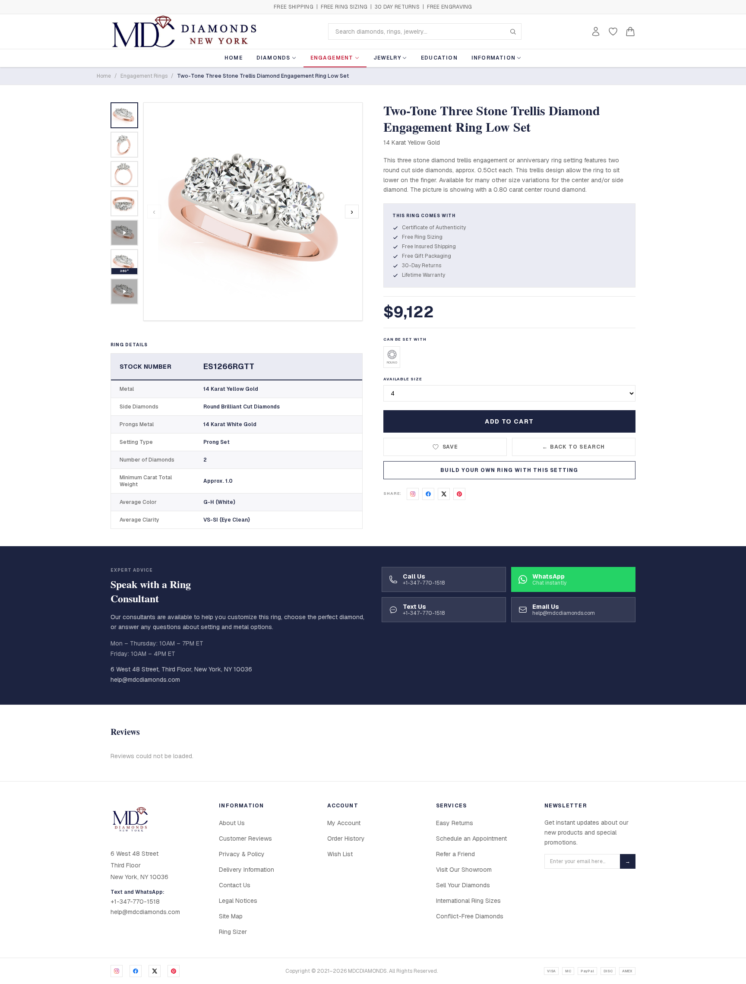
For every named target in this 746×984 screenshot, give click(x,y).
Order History (346, 838)
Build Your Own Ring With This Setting (509, 470)
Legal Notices (238, 901)
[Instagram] (117, 971)
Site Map (231, 916)
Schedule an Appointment (471, 838)
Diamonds (273, 57)
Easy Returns (454, 823)
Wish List (340, 854)
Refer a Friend (455, 854)
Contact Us (234, 885)
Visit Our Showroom (464, 869)
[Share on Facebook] (428, 494)
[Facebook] (136, 971)
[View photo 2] (124, 145)
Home (233, 57)
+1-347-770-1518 (135, 901)
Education (439, 57)
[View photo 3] (124, 174)
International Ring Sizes (468, 901)
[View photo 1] (124, 115)
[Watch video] (124, 233)
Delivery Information (246, 869)
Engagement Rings (144, 76)
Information (493, 57)
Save (450, 446)
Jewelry (387, 57)
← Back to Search (573, 446)
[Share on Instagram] (413, 494)
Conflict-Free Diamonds (469, 916)
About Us (232, 823)
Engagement (332, 57)
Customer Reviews (245, 838)
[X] (155, 971)
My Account (343, 823)
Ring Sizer (233, 932)
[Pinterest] (174, 971)
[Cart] (630, 31)
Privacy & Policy (242, 854)
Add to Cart (509, 421)
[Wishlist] (613, 31)
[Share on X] (444, 494)
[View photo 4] (124, 203)
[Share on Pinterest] (459, 494)
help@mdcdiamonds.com (145, 679)
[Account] (596, 31)
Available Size (402, 379)
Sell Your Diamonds (463, 885)
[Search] (513, 31)
